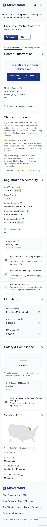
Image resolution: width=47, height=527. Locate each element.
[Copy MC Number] (39, 334)
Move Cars (7, 14)
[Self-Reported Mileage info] (28, 383)
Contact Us (37, 507)
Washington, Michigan (14, 469)
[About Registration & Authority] (42, 180)
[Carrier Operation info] (21, 203)
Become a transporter (13, 513)
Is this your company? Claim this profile (22, 76)
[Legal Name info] (18, 308)
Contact (12, 37)
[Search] (35, 5)
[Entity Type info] (15, 195)
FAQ (25, 495)
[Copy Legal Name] (39, 312)
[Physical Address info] (21, 88)
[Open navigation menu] (41, 5)
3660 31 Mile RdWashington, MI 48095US (15, 94)
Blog (26, 507)
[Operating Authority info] (23, 219)
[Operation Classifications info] (28, 211)
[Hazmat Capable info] (20, 229)
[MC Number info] (18, 330)
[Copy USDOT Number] (39, 323)
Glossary (29, 501)
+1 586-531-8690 (24, 106)
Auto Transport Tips (12, 501)
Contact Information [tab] (13, 48)
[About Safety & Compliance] (42, 347)
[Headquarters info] (18, 466)
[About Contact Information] (42, 54)
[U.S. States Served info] (22, 475)
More (23, 37)
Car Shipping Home (12, 507)
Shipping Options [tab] (32, 48)
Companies (22, 14)
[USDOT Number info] (19, 187)
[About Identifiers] (42, 299)
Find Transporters (11, 495)
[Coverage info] (14, 458)
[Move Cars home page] (15, 4)
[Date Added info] (18, 241)
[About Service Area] (42, 415)
